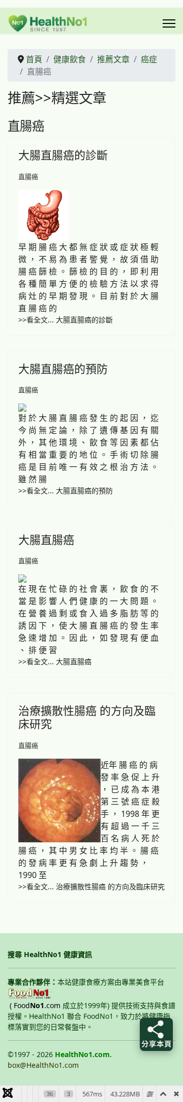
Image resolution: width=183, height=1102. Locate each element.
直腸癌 (28, 176)
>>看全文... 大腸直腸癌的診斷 (65, 319)
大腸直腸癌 (46, 539)
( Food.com (35, 1005)
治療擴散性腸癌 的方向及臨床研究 (87, 717)
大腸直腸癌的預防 (63, 368)
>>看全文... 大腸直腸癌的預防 (65, 490)
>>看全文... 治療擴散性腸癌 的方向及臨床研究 (91, 886)
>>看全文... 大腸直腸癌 (55, 661)
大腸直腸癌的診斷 (63, 154)
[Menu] (169, 23)
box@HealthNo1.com (43, 1065)
